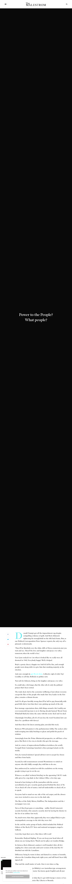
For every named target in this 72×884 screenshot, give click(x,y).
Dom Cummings (28, 748)
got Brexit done (37, 674)
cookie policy (16, 872)
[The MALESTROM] (36, 4)
